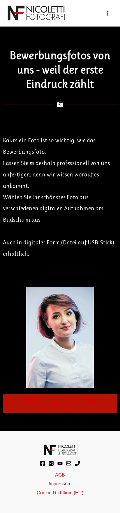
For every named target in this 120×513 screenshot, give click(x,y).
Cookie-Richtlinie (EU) (60, 492)
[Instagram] (51, 463)
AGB (60, 474)
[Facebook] (42, 463)
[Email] (68, 463)
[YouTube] (60, 463)
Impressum (60, 483)
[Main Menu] (107, 13)
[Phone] (77, 463)
